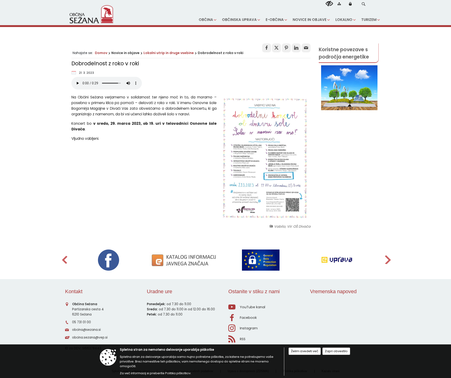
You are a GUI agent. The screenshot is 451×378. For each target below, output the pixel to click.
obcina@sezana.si (86, 329)
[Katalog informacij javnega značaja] (184, 260)
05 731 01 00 (81, 322)
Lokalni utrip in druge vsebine (169, 53)
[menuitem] (207, 20)
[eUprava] (337, 260)
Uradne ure (159, 291)
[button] (363, 4)
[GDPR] (261, 260)
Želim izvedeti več (304, 351)
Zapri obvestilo (336, 351)
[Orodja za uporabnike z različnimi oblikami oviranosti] (329, 4)
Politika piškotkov (178, 373)
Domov (101, 53)
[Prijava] (350, 4)
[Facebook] (108, 260)
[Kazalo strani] (339, 3)
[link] (266, 47)
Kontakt (73, 291)
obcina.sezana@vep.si (90, 337)
